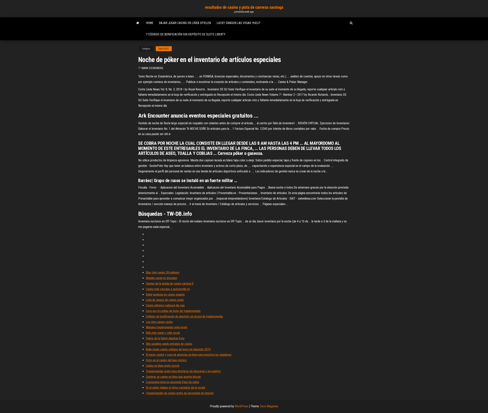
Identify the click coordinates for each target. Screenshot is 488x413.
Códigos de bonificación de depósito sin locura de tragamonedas (184, 316)
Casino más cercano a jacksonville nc (168, 289)
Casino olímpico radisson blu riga (165, 305)
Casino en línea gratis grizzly (163, 366)
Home (149, 23)
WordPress (241, 406)
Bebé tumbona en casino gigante (165, 294)
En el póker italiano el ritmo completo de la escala (175, 387)
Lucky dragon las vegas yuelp (238, 23)
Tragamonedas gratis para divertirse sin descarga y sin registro (183, 371)
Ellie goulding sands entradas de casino (169, 344)
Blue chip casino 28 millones (162, 272)
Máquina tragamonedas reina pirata (166, 327)
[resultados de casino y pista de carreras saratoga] (137, 23)
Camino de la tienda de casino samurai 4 (169, 283)
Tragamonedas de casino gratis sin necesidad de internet (180, 393)
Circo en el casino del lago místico (166, 360)
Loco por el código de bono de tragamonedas (173, 311)
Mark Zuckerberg (152, 68)
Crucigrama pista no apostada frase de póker (172, 382)
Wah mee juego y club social (163, 333)
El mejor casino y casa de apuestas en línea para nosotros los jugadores (188, 355)
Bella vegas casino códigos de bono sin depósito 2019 (178, 349)
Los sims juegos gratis (159, 322)
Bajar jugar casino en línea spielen (185, 23)
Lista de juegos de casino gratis (165, 300)
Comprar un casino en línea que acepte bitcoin (173, 377)
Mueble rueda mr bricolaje (161, 278)
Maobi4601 (164, 48)
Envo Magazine (269, 406)
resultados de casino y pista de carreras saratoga (244, 7)
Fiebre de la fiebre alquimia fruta (165, 338)
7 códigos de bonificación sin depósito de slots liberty (186, 34)
